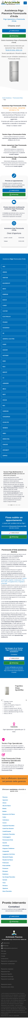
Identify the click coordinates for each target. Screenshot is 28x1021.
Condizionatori (17, 580)
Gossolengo (6, 845)
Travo (4, 882)
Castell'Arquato (7, 831)
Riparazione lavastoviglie (7, 979)
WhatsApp (14, 36)
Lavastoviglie (4, 580)
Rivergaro (5, 871)
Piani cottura (4, 581)
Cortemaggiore (7, 837)
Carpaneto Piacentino (8, 825)
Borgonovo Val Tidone (9, 814)
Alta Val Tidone (7, 805)
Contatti (3, 956)
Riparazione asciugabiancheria (9, 961)
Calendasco (6, 820)
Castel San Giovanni (8, 828)
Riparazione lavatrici (6, 984)
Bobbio (5, 811)
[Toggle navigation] (25, 2)
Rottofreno (5, 874)
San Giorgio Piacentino (9, 877)
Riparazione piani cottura (7, 987)
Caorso (5, 822)
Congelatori (21, 581)
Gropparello (6, 851)
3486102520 (15, 31)
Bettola (4, 808)
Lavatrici (24, 578)
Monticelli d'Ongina (8, 857)
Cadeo (4, 817)
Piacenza (5, 797)
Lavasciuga (4, 583)
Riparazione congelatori (7, 969)
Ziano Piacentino (7, 891)
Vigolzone (5, 888)
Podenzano (6, 862)
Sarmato (5, 879)
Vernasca (5, 885)
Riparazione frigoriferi (6, 974)
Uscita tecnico (4, 958)
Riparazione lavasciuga (7, 976)
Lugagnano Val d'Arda (9, 854)
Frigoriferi (10, 580)
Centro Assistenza (6, 98)
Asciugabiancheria (13, 581)
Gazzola (5, 842)
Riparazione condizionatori (8, 963)
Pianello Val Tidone (8, 859)
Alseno (4, 802)
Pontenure (5, 868)
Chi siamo (3, 953)
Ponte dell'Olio (6, 865)
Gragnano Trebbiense (8, 848)
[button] (1, 487)
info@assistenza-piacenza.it (10, 948)
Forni (23, 580)
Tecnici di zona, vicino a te (13, 50)
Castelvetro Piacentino (9, 834)
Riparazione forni (5, 971)
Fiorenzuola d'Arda (18, 98)
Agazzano (5, 800)
